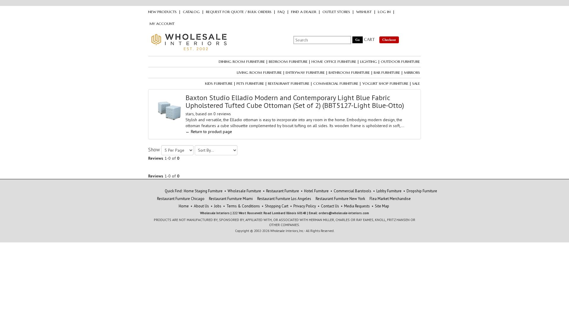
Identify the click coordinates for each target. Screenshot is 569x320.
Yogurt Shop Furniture (385, 83)
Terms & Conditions (243, 206)
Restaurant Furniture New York (340, 198)
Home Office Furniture (333, 61)
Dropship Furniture (422, 190)
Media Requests (357, 206)
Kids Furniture (219, 83)
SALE (416, 83)
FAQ (281, 11)
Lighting (368, 61)
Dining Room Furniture (242, 61)
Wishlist (364, 11)
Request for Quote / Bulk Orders (238, 11)
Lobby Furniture (389, 190)
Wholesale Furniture (244, 190)
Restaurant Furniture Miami (231, 198)
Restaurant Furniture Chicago (180, 198)
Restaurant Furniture (288, 83)
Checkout (389, 39)
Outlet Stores (336, 11)
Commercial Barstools (352, 190)
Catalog (191, 11)
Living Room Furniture (259, 72)
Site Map (382, 206)
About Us (201, 206)
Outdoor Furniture (400, 61)
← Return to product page (209, 131)
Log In (384, 11)
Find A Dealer (303, 11)
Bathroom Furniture (349, 72)
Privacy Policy (304, 206)
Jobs (217, 206)
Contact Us (330, 206)
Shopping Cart (276, 206)
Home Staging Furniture (203, 190)
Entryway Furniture (305, 72)
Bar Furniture (387, 72)
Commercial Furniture (335, 83)
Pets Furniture (250, 83)
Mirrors (412, 72)
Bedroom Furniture (288, 61)
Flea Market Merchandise (390, 198)
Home (184, 206)
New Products (162, 11)
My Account (162, 23)
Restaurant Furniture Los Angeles (284, 198)
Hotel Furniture (316, 190)
